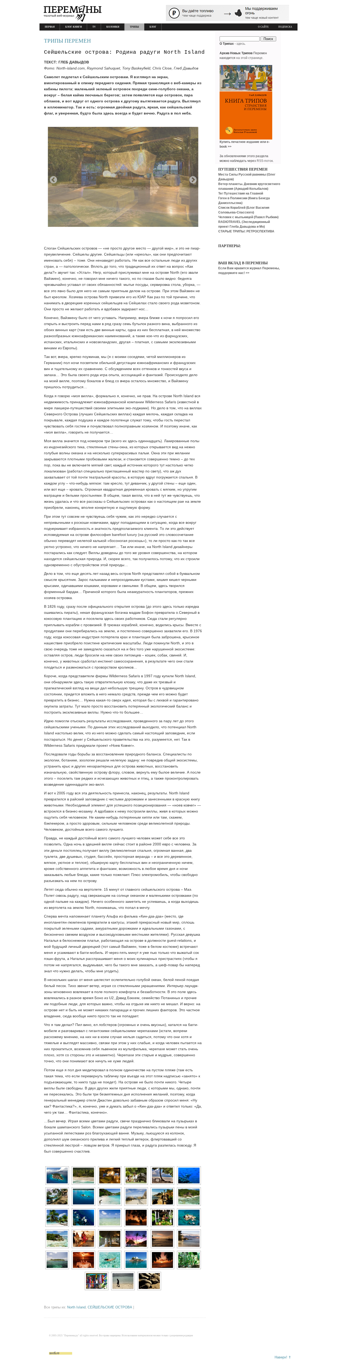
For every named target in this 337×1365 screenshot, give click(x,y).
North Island (76, 1307)
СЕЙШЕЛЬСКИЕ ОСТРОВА (110, 1307)
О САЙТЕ (263, 27)
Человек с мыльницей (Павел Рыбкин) (248, 217)
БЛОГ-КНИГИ (73, 27)
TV (94, 27)
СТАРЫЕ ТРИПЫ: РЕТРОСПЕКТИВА (246, 231)
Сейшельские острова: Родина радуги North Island (124, 52)
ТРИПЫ (134, 27)
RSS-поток (265, 161)
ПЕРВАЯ (50, 27)
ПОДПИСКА (285, 27)
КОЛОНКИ (112, 27)
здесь (240, 44)
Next (191, 178)
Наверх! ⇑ (283, 1357)
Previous (51, 178)
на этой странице (249, 58)
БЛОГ (153, 27)
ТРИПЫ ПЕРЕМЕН (67, 41)
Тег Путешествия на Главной (240, 193)
